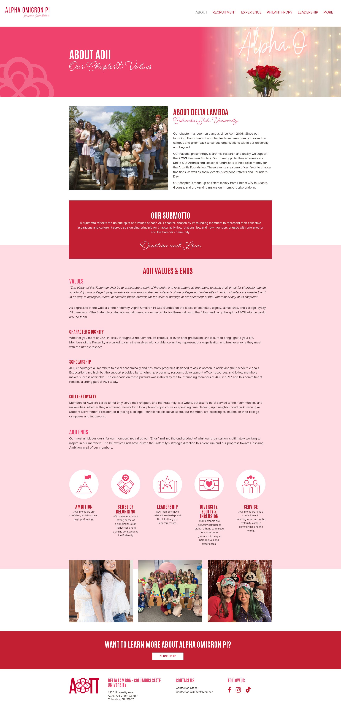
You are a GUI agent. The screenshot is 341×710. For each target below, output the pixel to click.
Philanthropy (280, 12)
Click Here (168, 656)
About (201, 12)
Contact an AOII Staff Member (194, 692)
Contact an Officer (187, 688)
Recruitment (224, 12)
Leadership (308, 12)
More (328, 12)
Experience (251, 12)
